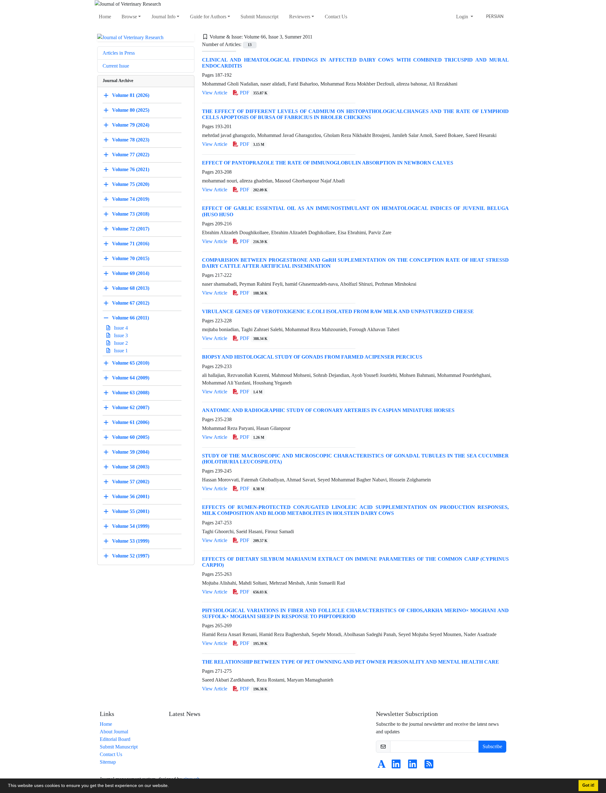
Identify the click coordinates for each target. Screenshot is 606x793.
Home (105, 17)
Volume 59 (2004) (130, 452)
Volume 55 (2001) (130, 511)
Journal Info (163, 17)
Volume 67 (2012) (130, 303)
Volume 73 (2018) (130, 214)
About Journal (114, 732)
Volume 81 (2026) (130, 95)
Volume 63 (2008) (130, 393)
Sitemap (108, 762)
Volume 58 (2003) (130, 467)
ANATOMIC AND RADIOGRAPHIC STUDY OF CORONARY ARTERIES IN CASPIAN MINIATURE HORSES (328, 410)
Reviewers (299, 17)
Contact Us (336, 17)
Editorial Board (115, 739)
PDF (253, 93)
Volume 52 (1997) (130, 556)
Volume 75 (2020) (130, 184)
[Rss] (429, 766)
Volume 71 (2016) (130, 244)
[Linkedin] (396, 766)
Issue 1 (120, 351)
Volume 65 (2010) (130, 363)
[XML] (317, 37)
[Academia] (381, 766)
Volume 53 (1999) (130, 541)
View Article (214, 93)
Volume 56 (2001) (130, 496)
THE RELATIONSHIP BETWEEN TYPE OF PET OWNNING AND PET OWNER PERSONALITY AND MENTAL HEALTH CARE (350, 662)
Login (462, 17)
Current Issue (116, 66)
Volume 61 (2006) (130, 422)
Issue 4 (120, 328)
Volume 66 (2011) (130, 318)
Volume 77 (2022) (130, 155)
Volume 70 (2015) (130, 258)
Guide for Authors (208, 17)
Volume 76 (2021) (130, 169)
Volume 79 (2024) (130, 125)
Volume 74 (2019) (130, 199)
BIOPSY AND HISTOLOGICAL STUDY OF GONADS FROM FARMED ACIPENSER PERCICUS (312, 357)
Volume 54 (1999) (130, 526)
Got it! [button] (588, 785)
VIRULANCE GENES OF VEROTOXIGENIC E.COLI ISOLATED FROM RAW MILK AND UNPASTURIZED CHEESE (338, 311)
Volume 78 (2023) (130, 140)
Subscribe (492, 746)
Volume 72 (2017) (130, 229)
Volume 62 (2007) (130, 407)
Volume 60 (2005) (130, 437)
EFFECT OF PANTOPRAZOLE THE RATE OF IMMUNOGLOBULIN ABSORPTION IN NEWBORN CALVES (327, 163)
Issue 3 (120, 335)
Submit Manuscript (259, 17)
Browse (129, 17)
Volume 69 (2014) (130, 273)
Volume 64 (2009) (130, 378)
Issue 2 (120, 343)
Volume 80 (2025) (130, 110)
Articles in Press (119, 53)
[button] (171, 786)
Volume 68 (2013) (130, 288)
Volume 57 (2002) (130, 482)
